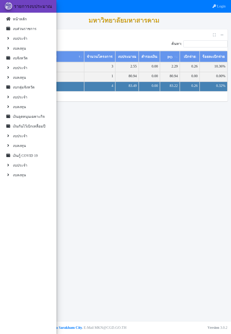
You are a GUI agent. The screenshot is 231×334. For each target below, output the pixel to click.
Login (221, 6)
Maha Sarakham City (65, 327)
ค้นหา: (176, 43)
